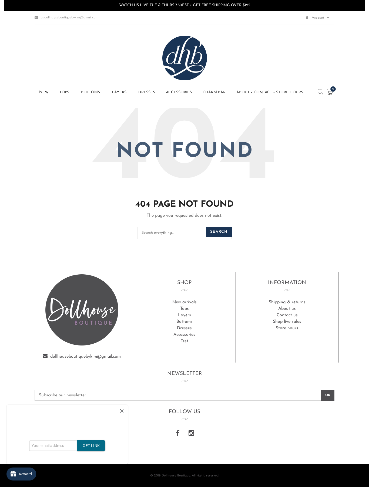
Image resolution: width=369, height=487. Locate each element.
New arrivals (184, 302)
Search (218, 232)
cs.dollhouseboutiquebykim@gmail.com (69, 17)
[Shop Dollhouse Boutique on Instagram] (191, 434)
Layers (184, 315)
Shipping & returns (287, 302)
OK (327, 395)
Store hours (287, 328)
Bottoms (184, 322)
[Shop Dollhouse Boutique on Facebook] (178, 434)
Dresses (184, 328)
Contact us (287, 315)
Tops (184, 309)
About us (287, 309)
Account (317, 17)
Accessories (184, 335)
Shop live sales (287, 322)
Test (184, 341)
